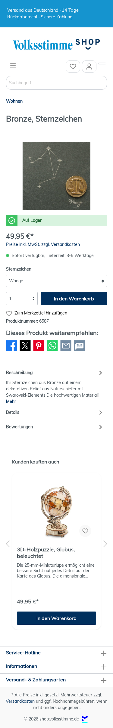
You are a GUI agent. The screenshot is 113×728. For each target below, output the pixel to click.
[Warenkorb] (102, 63)
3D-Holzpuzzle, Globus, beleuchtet (46, 552)
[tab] (55, 386)
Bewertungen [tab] (19, 426)
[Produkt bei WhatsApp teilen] (52, 351)
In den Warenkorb (74, 299)
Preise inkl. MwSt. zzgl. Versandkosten (43, 244)
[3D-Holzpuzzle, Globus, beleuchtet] (56, 512)
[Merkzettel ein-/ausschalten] (85, 531)
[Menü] (13, 65)
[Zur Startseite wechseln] (56, 45)
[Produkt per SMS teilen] (79, 351)
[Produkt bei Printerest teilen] (39, 351)
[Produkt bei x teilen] (25, 351)
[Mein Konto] (89, 66)
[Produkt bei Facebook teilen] (11, 351)
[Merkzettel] (73, 66)
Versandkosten (20, 701)
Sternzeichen (18, 269)
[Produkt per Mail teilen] (66, 351)
